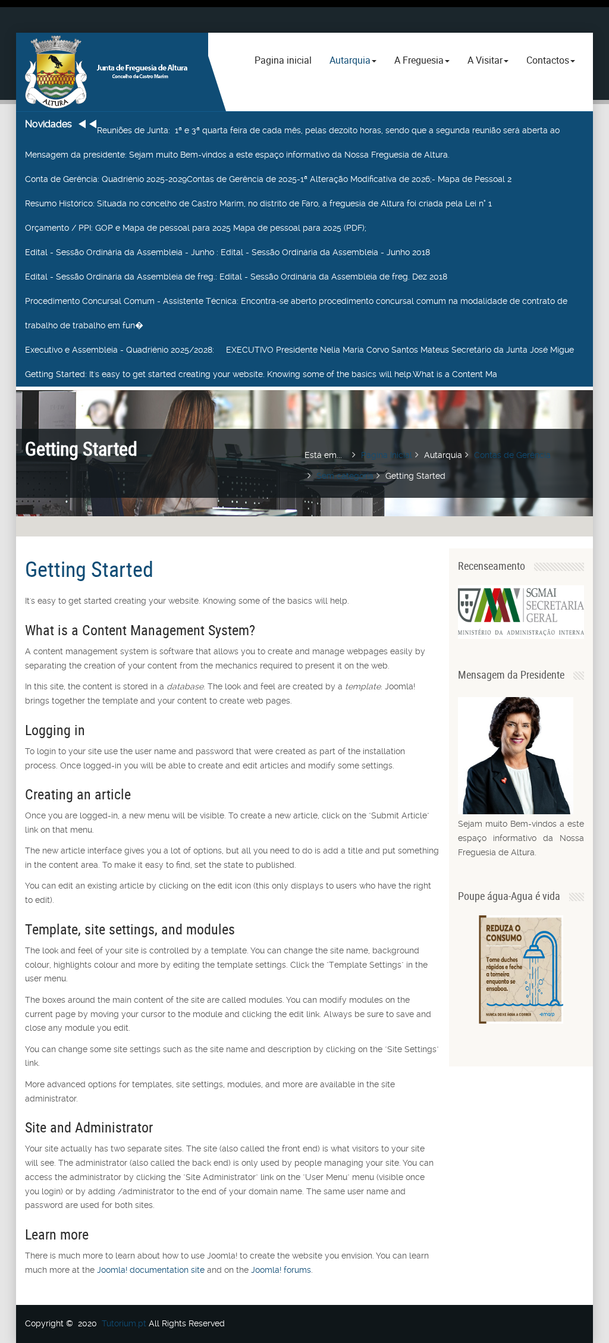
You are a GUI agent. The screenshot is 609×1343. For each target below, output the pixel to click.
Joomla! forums (280, 1270)
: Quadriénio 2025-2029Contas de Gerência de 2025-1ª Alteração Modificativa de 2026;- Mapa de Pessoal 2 (268, 179)
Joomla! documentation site (151, 1270)
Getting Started (89, 568)
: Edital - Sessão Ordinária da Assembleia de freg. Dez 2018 (236, 276)
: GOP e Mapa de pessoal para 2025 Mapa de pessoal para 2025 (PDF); (195, 228)
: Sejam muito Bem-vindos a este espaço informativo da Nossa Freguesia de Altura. (237, 154)
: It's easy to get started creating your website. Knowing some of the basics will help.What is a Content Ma (261, 374)
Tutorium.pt (124, 1323)
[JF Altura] (112, 72)
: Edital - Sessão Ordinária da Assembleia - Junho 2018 (227, 252)
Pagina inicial (283, 60)
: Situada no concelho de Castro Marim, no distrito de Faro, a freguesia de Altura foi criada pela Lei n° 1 (258, 203)
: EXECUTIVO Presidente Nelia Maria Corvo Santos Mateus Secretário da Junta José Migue (299, 349)
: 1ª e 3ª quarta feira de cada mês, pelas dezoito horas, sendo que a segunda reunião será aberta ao (328, 130)
